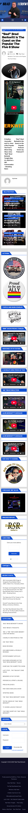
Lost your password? (17, 750)
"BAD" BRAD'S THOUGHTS (11, 627)
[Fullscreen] (23, 343)
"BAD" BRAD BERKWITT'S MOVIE (13, 623)
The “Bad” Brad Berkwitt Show (14, 786)
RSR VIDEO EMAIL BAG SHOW (12, 688)
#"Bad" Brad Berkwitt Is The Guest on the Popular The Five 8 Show (17, 56)
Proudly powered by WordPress (9, 777)
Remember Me (18, 747)
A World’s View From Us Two (14, 792)
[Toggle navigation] (13, 20)
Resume (19, 783)
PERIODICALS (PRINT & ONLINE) (13, 680)
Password (5, 740)
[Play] (5, 343)
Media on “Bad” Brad (7, 809)
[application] (14, 338)
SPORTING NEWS (8, 693)
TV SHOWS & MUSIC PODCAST (12, 707)
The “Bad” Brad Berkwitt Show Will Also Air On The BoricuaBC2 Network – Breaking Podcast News (14, 610)
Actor (11, 52)
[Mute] (20, 343)
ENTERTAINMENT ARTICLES (11, 656)
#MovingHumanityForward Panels (14, 796)
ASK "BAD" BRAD (8, 642)
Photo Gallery (20, 802)
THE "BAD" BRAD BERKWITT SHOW (11, 201)
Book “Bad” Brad (17, 809)
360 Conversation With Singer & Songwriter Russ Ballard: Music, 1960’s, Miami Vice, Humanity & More (13, 582)
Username (6, 735)
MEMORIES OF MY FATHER (11, 676)
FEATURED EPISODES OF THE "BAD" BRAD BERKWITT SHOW (12, 30)
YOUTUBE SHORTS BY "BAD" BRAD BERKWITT (13, 235)
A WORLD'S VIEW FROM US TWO (13, 638)
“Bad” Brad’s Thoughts (10, 802)
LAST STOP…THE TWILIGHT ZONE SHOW (14, 799)
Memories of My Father (14, 789)
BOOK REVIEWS (8, 646)
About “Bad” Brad (11, 783)
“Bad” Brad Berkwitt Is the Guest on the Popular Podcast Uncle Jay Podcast (19, 145)
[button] (22, 20)
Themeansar (14, 779)
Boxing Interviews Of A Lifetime (14, 806)
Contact (24, 809)
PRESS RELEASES (8, 684)
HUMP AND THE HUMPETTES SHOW (14, 666)
